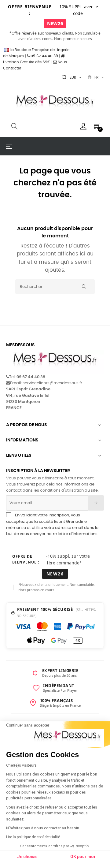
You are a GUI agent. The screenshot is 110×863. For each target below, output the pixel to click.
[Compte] (83, 126)
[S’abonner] (96, 503)
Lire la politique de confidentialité (33, 837)
